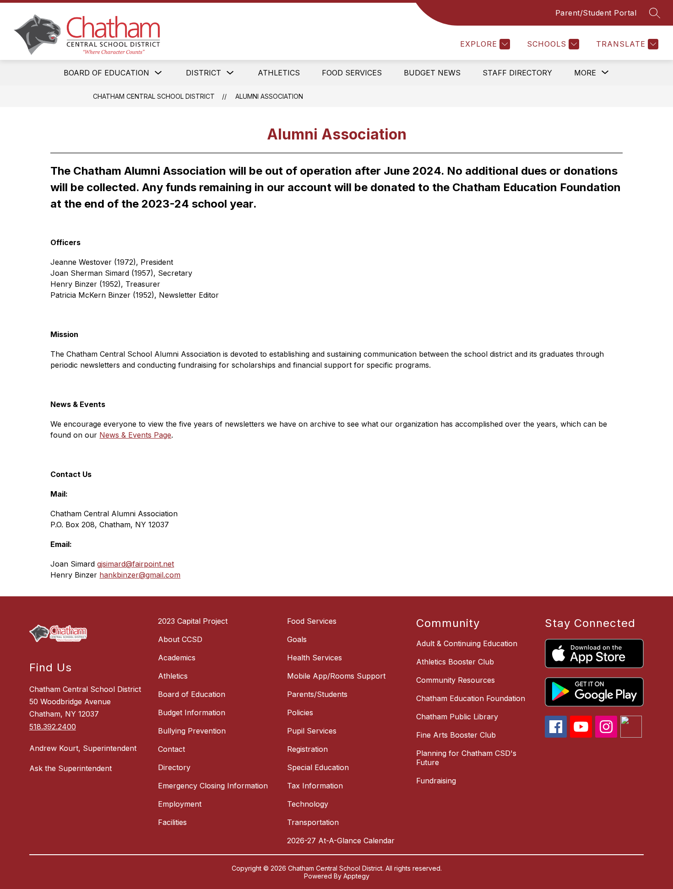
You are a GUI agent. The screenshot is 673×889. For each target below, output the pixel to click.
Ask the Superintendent (70, 768)
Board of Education (106, 72)
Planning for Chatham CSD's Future (466, 758)
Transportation (313, 822)
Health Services (314, 657)
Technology (307, 804)
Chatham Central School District (154, 96)
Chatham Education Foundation (470, 698)
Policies (300, 712)
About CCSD (180, 639)
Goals (297, 639)
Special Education (318, 767)
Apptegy (356, 876)
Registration (307, 749)
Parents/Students (317, 694)
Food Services (352, 72)
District (203, 72)
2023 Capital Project (193, 621)
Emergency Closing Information (213, 785)
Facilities (172, 822)
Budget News (432, 72)
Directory (174, 767)
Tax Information (315, 785)
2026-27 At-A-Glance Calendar (341, 840)
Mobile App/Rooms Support (336, 675)
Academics (176, 657)
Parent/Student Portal (596, 12)
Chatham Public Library (457, 716)
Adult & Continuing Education (466, 643)
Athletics (279, 72)
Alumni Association (269, 96)
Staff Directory (517, 72)
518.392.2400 (52, 726)
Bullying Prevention (192, 730)
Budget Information (191, 712)
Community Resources (455, 680)
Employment (179, 804)
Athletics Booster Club (455, 661)
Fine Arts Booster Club (456, 734)
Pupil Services (311, 730)
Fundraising (436, 780)
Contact (171, 749)
